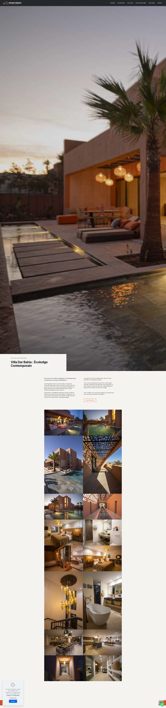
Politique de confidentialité (12, 695)
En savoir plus (12, 698)
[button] (162, 704)
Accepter (13, 701)
